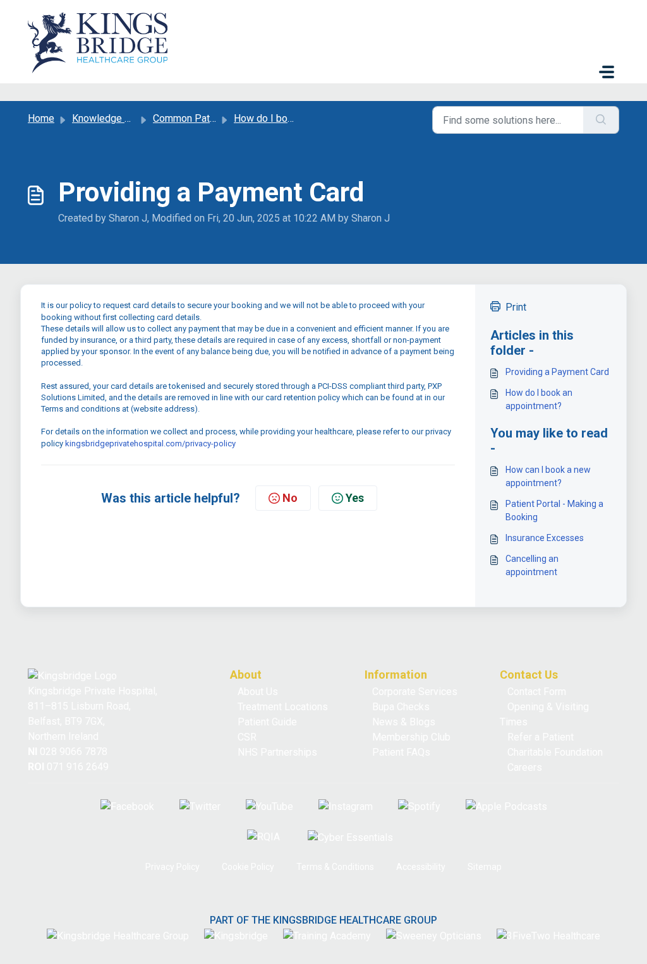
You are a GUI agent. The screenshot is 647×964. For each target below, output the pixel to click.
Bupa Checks (401, 707)
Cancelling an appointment (532, 565)
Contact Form (536, 692)
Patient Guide (267, 722)
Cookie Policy (248, 867)
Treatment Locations (283, 707)
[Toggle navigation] (606, 72)
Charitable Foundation (555, 752)
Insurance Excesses (544, 538)
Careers (524, 767)
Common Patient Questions (213, 118)
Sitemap (485, 867)
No (290, 497)
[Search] (601, 120)
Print (515, 307)
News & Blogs (403, 722)
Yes (355, 497)
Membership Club (411, 737)
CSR (247, 737)
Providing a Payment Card (557, 372)
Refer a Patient (540, 737)
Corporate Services (414, 692)
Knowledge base (109, 118)
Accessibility (420, 867)
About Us (258, 692)
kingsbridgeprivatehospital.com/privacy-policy (150, 443)
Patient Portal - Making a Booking (554, 510)
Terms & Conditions (335, 867)
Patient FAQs (401, 752)
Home (41, 118)
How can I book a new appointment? (548, 476)
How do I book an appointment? (538, 399)
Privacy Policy (172, 867)
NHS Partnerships (277, 752)
